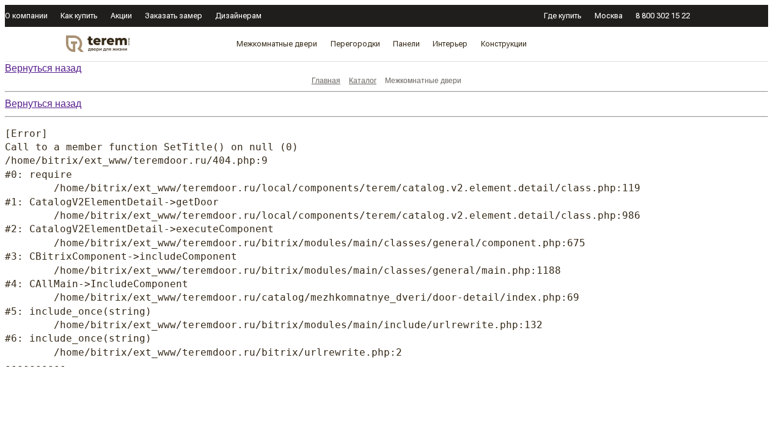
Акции (121, 15)
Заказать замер (173, 15)
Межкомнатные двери (276, 43)
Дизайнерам (238, 15)
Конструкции (504, 43)
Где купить (562, 15)
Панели (406, 43)
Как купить (78, 15)
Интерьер (450, 43)
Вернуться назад (43, 68)
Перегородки (355, 43)
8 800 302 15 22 (663, 15)
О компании (26, 15)
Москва (609, 15)
